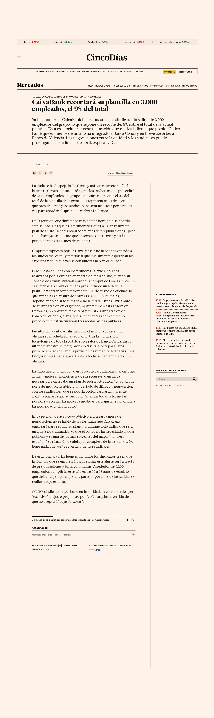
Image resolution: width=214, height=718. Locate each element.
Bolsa (90, 86)
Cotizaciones (83, 72)
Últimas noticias (115, 72)
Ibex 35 (27, 42)
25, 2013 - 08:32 (42, 165)
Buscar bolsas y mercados (171, 370)
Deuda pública (156, 86)
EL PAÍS (138, 71)
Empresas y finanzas (45, 72)
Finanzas (67, 534)
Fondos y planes (98, 72)
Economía (71, 72)
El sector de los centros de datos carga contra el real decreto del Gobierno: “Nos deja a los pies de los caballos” (176, 345)
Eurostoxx (169, 386)
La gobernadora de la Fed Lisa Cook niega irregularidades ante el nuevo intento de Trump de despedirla (176, 303)
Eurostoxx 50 (129, 42)
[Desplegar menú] (19, 57)
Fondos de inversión (122, 86)
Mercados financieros (42, 534)
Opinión (127, 72)
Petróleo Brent (93, 42)
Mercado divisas (102, 86)
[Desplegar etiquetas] (133, 534)
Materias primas (140, 86)
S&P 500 (59, 42)
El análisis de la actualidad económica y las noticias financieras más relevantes (72, 520)
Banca (57, 534)
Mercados (60, 72)
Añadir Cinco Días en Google (121, 173)
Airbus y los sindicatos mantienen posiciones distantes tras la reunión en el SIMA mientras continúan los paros (176, 317)
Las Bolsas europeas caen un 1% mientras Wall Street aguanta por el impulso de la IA (176, 330)
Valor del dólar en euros (170, 42)
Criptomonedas (173, 86)
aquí (98, 549)
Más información (40, 549)
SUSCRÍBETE (169, 72)
